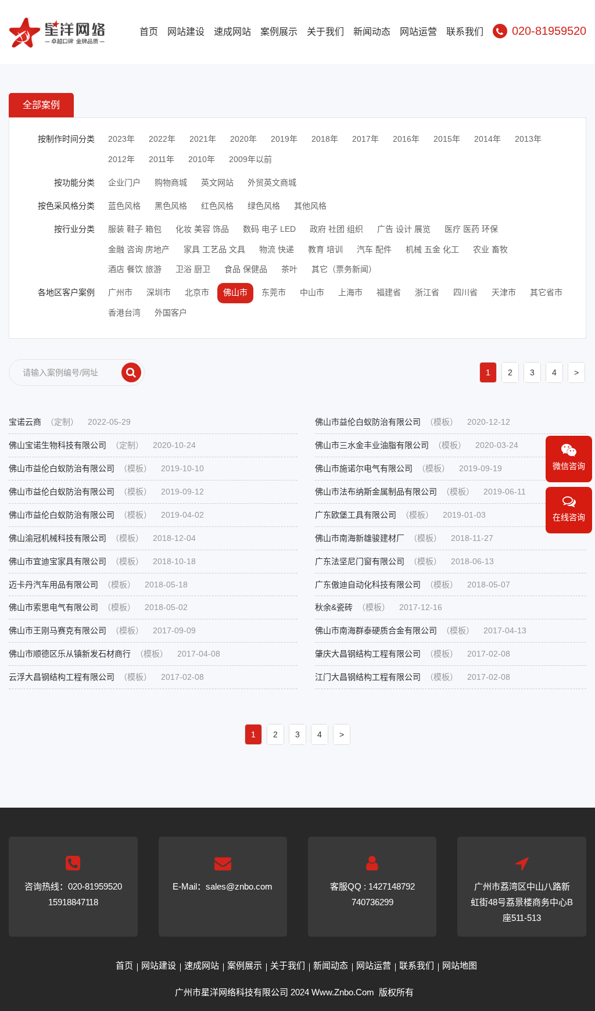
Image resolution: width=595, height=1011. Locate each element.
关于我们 (325, 32)
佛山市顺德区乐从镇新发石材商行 (114, 653)
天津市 (504, 292)
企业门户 (124, 182)
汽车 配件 (374, 249)
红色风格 (217, 205)
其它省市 (546, 292)
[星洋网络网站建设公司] (57, 40)
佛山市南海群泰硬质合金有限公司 (420, 630)
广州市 (120, 292)
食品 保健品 (245, 269)
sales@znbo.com (239, 886)
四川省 (465, 292)
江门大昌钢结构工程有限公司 (412, 677)
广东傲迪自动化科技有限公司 (412, 584)
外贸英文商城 (272, 182)
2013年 (528, 139)
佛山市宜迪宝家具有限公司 (102, 561)
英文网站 (217, 182)
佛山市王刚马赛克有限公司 (102, 630)
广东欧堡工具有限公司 (400, 514)
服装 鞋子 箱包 (135, 229)
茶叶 (289, 269)
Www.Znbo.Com (342, 992)
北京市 (197, 292)
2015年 (446, 139)
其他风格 (310, 205)
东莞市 (273, 292)
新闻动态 (371, 32)
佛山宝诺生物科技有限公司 (102, 445)
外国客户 (171, 312)
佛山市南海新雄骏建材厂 (404, 538)
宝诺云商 (70, 421)
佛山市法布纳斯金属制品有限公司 (420, 491)
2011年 (161, 159)
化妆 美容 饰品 (202, 229)
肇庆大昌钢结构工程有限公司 (412, 653)
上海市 (350, 292)
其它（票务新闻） (344, 269)
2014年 (487, 139)
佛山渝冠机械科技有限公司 (102, 538)
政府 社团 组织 (336, 229)
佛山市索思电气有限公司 (98, 607)
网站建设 (186, 32)
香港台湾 (124, 312)
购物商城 (171, 182)
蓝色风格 (124, 205)
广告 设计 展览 (404, 229)
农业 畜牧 (490, 249)
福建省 (389, 292)
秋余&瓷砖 (378, 607)
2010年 (201, 159)
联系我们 (464, 32)
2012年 (121, 159)
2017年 (365, 139)
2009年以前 (250, 159)
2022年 (162, 139)
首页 (148, 32)
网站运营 (418, 32)
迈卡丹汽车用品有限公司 (98, 584)
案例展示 (279, 32)
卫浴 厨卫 (192, 269)
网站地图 (459, 965)
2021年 (202, 139)
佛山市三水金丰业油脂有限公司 (416, 445)
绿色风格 (264, 205)
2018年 (324, 139)
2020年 (243, 139)
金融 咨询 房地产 (139, 249)
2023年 (121, 139)
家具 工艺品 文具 (214, 249)
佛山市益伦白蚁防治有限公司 (412, 421)
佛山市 (235, 292)
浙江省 (427, 292)
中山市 (312, 292)
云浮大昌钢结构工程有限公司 (106, 677)
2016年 (406, 139)
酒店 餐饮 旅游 (135, 269)
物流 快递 (276, 249)
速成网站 (232, 32)
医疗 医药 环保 (471, 229)
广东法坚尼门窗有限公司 (404, 561)
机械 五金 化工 (432, 249)
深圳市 (158, 292)
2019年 (284, 139)
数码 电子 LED (269, 229)
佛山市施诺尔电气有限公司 (408, 468)
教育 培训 (325, 249)
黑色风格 (171, 205)
